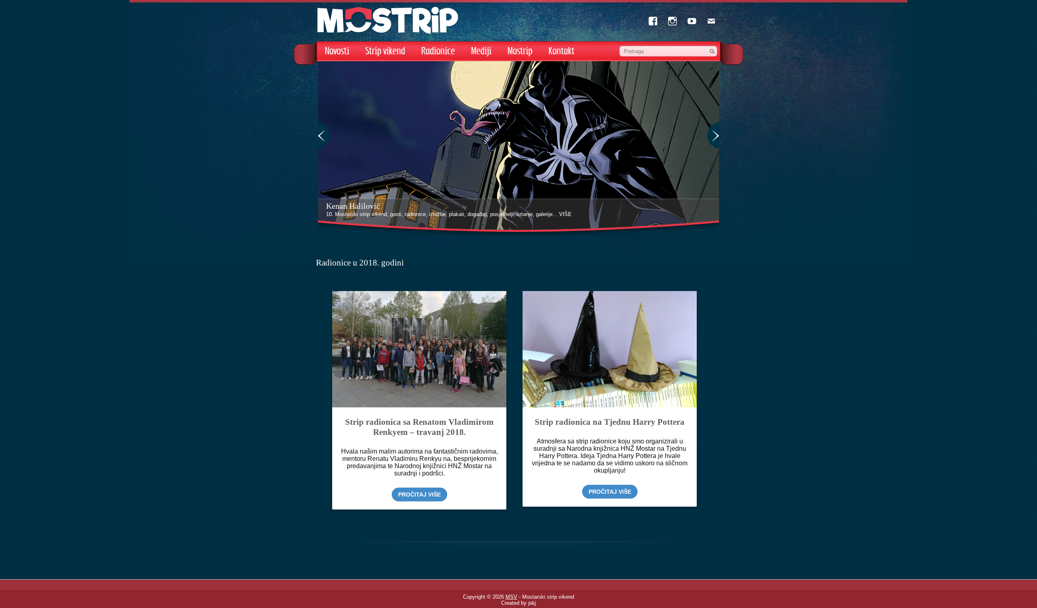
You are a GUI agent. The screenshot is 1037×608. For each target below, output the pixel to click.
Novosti (337, 51)
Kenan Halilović (353, 205)
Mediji (481, 51)
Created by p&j (518, 603)
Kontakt (561, 51)
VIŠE (565, 214)
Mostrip (520, 51)
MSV (511, 597)
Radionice (438, 51)
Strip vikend (385, 51)
